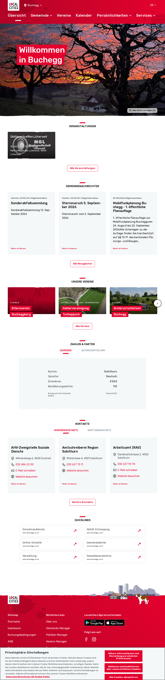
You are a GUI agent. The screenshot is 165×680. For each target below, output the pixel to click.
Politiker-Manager (57, 634)
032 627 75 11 (75, 464)
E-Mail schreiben (26, 470)
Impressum (14, 628)
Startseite (14, 621)
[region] (82, 663)
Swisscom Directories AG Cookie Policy (28, 676)
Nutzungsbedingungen (22, 634)
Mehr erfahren (18, 484)
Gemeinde (66, 350)
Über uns (51, 621)
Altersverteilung (93, 350)
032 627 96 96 (126, 463)
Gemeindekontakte (66, 430)
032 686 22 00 (25, 464)
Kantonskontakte (99, 430)
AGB (10, 641)
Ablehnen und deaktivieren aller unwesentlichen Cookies (124, 667)
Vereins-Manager (56, 641)
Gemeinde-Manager (58, 628)
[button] (33, 5)
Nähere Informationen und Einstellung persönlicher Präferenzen (123, 656)
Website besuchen (27, 476)
